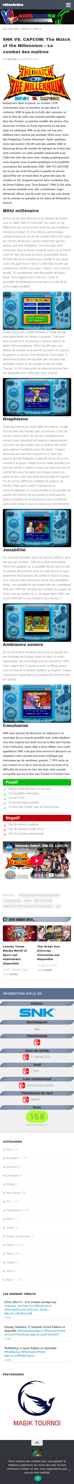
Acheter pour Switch (40, 1085)
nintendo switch (12, 900)
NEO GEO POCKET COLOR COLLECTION (39, 895)
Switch (26, 28)
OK (38, 1478)
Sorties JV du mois (18, 1236)
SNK (37, 1029)
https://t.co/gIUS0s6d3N (44, 1334)
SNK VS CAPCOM (43, 900)
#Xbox (42, 1352)
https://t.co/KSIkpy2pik (18, 1313)
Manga (10, 1184)
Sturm (13, 974)
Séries (10, 1227)
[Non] (69, 1470)
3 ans (7, 1317)
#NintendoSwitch (54, 1330)
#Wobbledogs (12, 1352)
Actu (9, 1149)
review (27, 900)
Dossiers (11, 1166)
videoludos (12, 5)
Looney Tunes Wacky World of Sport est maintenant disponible (15, 955)
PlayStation (13, 1210)
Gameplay (12, 1175)
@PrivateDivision (15, 1309)
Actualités (11, 28)
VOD (9, 1271)
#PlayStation (29, 1352)
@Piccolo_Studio (37, 1309)
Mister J (13, 59)
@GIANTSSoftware (16, 1334)
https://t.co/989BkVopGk (19, 1355)
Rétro (9, 1219)
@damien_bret (13, 1306)
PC (8, 1201)
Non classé (13, 1193)
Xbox (9, 1279)
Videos (10, 1262)
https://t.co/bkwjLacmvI (37, 1306)
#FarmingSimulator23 (30, 1330)
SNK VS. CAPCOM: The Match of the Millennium (28, 906)
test (58, 906)
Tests (37, 28)
